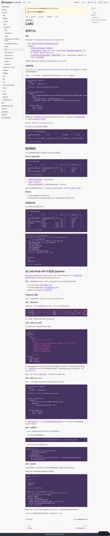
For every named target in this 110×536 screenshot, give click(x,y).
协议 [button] (4, 79)
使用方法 (93, 8)
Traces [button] (5, 94)
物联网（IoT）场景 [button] (9, 67)
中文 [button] (83, 2)
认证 (45, 53)
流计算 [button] (4, 88)
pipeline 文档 (58, 513)
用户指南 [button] (4, 13)
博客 (29, 2)
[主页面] (27, 17)
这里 (52, 431)
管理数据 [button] (5, 73)
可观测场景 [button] (7, 27)
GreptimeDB (5, 7)
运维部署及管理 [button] (7, 100)
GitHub (90, 2)
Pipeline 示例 (96, 22)
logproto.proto (59, 61)
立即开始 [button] (4, 10)
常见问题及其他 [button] (6, 118)
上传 (29, 435)
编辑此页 (30, 519)
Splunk (7, 61)
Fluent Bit (7, 64)
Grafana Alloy (9, 55)
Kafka (6, 46)
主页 (24, 2)
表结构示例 (95, 17)
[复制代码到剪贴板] (85, 80)
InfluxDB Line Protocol (11, 44)
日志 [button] (4, 91)
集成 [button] (4, 76)
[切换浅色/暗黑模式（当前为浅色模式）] (95, 2)
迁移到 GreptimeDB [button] (8, 85)
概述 (4, 15)
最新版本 (40, 12)
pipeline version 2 (30, 370)
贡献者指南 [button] (5, 112)
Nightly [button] (76, 2)
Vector (7, 36)
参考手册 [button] (4, 109)
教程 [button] (3, 103)
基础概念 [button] (5, 18)
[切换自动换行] (82, 80)
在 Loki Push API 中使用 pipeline (98, 20)
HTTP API (51, 53)
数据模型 (93, 15)
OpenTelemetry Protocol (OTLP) (12, 40)
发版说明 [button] (4, 115)
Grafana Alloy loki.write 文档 (44, 123)
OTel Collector (9, 52)
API (93, 10)
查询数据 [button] (5, 70)
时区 (4, 82)
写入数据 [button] (5, 21)
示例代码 (95, 13)
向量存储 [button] (5, 97)
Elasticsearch (9, 58)
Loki (6, 49)
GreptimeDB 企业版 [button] (7, 106)
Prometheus (8, 33)
